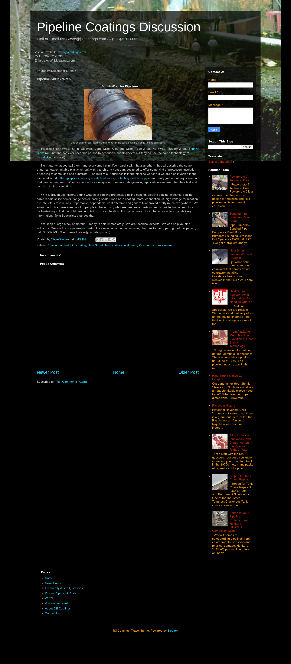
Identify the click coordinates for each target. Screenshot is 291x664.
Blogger (172, 630)
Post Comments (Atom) (71, 381)
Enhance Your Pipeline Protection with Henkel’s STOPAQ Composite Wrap (231, 521)
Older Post (189, 372)
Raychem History (223, 405)
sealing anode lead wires (97, 178)
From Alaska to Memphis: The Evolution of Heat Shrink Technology (241, 339)
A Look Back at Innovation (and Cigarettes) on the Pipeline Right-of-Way (240, 442)
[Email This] (97, 239)
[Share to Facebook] (110, 239)
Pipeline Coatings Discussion (118, 27)
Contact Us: (53, 613)
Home (118, 372)
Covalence (55, 245)
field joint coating (74, 245)
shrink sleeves (162, 245)
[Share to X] (106, 239)
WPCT (49, 598)
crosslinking (45, 157)
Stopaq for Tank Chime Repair (240, 477)
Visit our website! (56, 603)
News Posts (53, 583)
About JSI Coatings (58, 608)
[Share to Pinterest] (114, 239)
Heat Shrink (96, 245)
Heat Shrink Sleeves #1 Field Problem (241, 254)
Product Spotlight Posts (60, 593)
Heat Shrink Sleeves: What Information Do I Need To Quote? (241, 296)
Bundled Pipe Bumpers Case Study (240, 217)
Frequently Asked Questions (64, 588)
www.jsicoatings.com (72, 52)
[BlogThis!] (101, 239)
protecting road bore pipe (133, 178)
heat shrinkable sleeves (121, 245)
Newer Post (48, 372)
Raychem (145, 245)
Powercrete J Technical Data (239, 178)
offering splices (69, 178)
